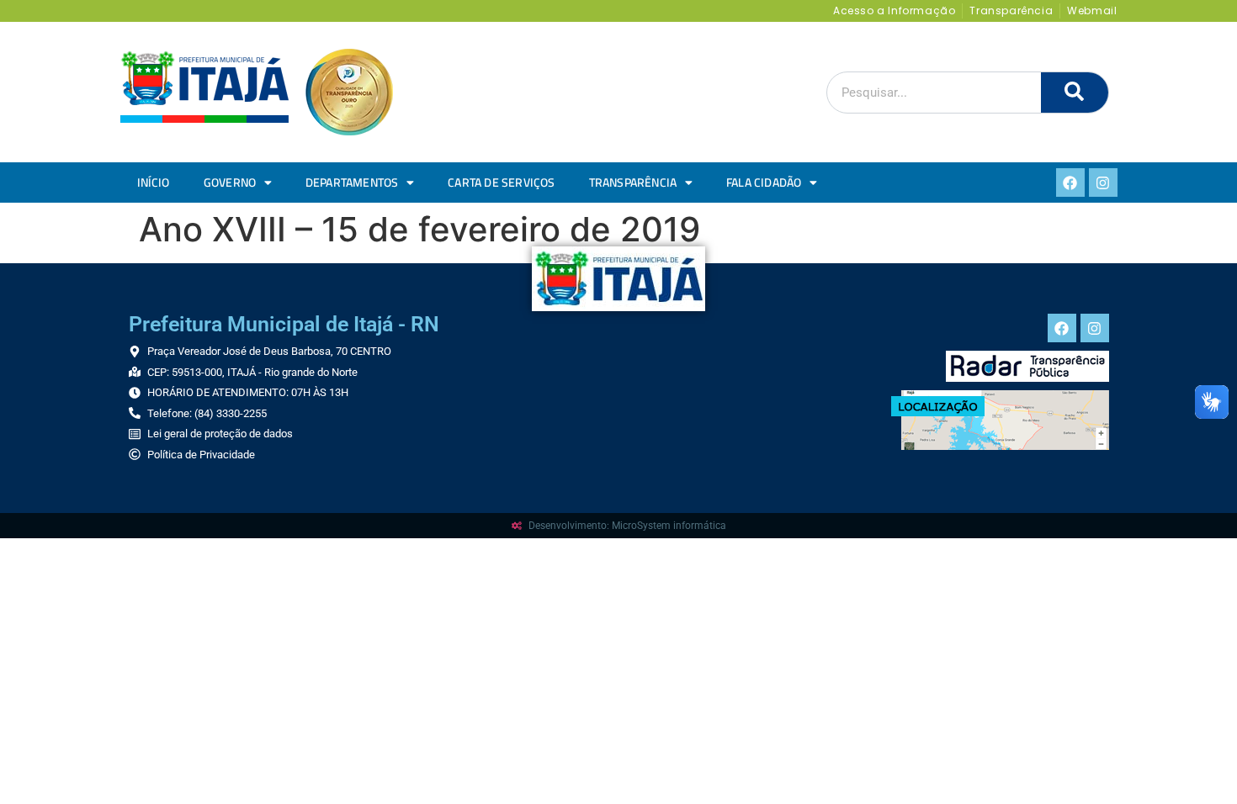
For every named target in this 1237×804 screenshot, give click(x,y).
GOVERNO (230, 182)
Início (153, 182)
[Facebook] (1070, 182)
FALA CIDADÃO (763, 182)
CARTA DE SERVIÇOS (501, 182)
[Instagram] (1103, 182)
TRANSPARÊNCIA (633, 182)
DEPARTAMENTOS (352, 182)
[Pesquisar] (1074, 92)
